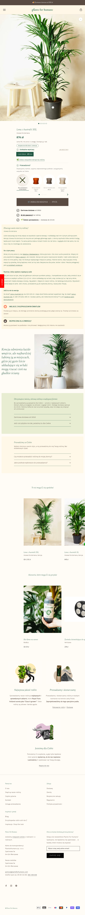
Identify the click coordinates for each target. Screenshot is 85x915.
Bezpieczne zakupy (54, 796)
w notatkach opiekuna (14, 265)
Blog (7, 817)
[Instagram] (11, 885)
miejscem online (18, 837)
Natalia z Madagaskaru (31, 254)
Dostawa (70, 707)
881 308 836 (32, 875)
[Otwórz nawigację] (4, 10)
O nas (7, 788)
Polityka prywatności (54, 804)
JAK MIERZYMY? (63, 149)
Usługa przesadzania (13, 804)
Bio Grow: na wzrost (31, 639)
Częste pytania (10, 796)
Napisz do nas (44, 766)
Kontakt (8, 800)
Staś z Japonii (20, 257)
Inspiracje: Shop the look (14, 824)
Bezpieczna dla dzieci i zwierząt (27, 145)
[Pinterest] (16, 885)
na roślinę (31, 215)
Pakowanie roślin (58, 707)
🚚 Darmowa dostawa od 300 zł (42, 2)
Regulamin (51, 800)
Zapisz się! (55, 855)
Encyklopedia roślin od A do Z (16, 820)
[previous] (18, 194)
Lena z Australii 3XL (31, 552)
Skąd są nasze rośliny (13, 792)
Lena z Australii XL (16, 294)
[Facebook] (6, 885)
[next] (67, 194)
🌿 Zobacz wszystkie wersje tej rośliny (31, 160)
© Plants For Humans (11, 908)
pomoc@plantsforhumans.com (16, 872)
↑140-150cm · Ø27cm (25, 154)
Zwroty (49, 792)
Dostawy (50, 788)
